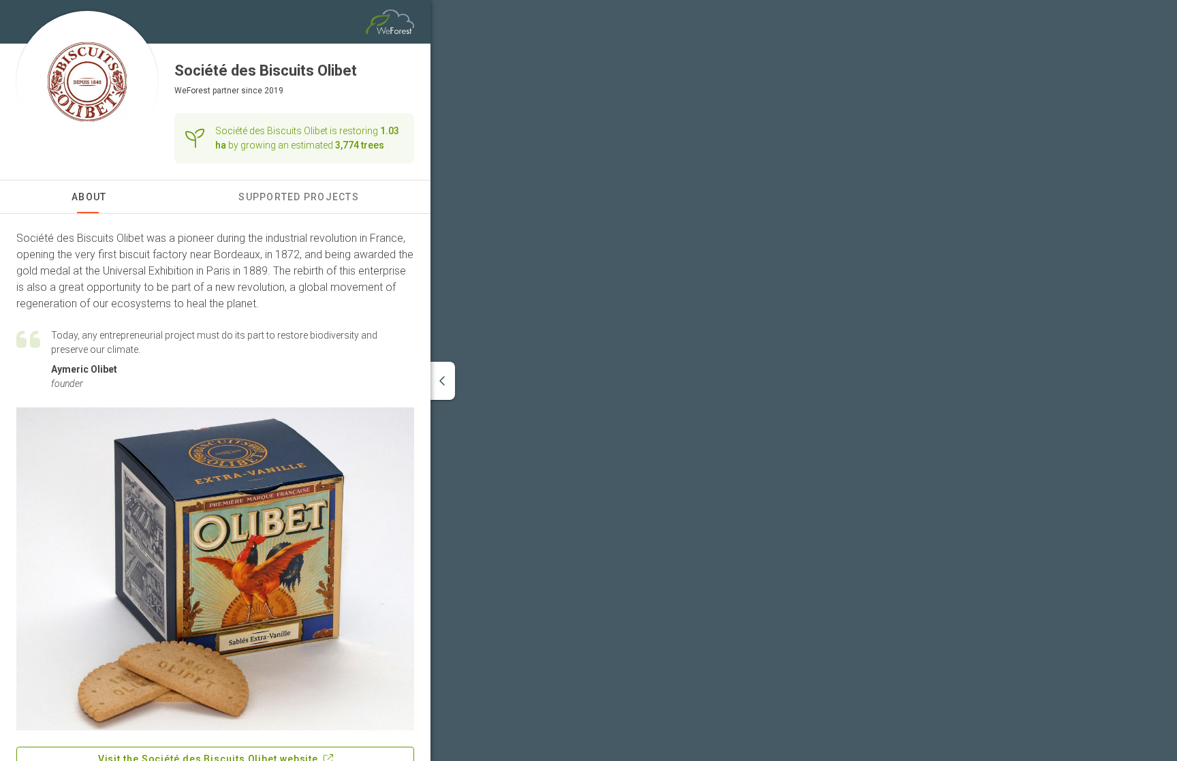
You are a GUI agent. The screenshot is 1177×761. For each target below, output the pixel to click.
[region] (803, 380)
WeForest (192, 90)
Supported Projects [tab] (298, 196)
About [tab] (89, 196)
